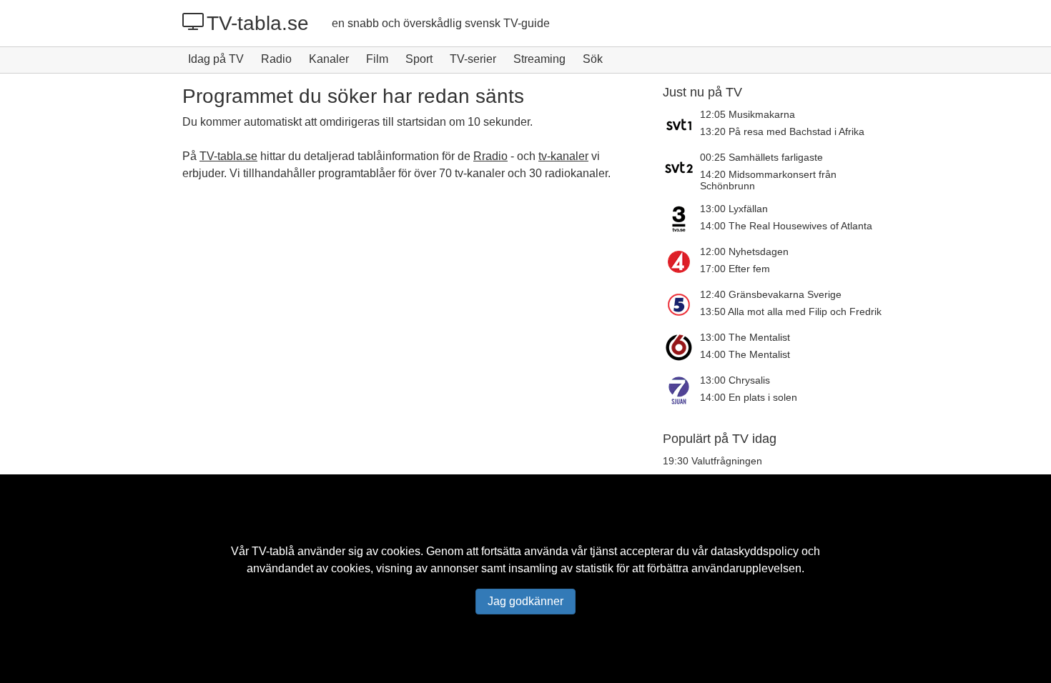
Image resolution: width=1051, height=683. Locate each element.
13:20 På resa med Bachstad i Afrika (782, 131)
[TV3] (681, 218)
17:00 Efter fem (735, 268)
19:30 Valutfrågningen (712, 461)
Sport (419, 59)
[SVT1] (681, 124)
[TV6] (681, 347)
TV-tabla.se (258, 23)
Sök (593, 59)
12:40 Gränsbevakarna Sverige (771, 294)
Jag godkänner (525, 601)
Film (377, 59)
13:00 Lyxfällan (734, 208)
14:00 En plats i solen (748, 397)
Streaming (539, 59)
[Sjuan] (681, 390)
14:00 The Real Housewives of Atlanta (786, 225)
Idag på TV (216, 59)
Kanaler (329, 59)
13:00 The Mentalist (745, 337)
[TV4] (681, 261)
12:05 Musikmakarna (747, 114)
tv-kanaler (563, 156)
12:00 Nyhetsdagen (744, 251)
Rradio (490, 156)
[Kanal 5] (681, 304)
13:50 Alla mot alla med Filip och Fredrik (791, 311)
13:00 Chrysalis (735, 380)
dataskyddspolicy (755, 551)
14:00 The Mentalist (745, 354)
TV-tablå (273, 551)
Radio (276, 59)
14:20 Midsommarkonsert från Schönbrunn (768, 180)
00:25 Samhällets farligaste (761, 157)
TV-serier (473, 59)
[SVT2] (681, 171)
